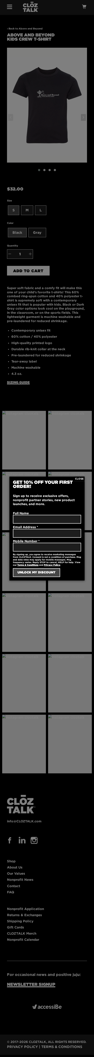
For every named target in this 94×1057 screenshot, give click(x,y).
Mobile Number (26, 541)
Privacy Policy (52, 565)
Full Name (21, 513)
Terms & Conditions (27, 565)
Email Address (25, 527)
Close (79, 478)
